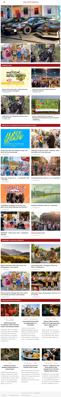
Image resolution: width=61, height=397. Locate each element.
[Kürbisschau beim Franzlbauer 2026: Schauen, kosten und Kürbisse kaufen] (10, 310)
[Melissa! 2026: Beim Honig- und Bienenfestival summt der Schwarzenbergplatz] (15, 77)
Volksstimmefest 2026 (38, 233)
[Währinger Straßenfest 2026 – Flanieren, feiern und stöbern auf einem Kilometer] (45, 138)
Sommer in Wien (7, 65)
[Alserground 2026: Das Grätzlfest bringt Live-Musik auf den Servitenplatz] (15, 138)
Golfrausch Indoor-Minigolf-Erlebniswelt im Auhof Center (10, 367)
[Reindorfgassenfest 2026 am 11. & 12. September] (45, 166)
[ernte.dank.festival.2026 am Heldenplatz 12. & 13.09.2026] (30, 310)
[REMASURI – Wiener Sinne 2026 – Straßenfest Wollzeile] (15, 221)
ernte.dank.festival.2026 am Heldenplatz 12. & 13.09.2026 (30, 323)
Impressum (4, 395)
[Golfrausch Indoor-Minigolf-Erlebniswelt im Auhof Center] (10, 354)
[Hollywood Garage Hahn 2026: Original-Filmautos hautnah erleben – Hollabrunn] (30, 24)
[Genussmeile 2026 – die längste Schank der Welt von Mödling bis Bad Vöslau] (45, 253)
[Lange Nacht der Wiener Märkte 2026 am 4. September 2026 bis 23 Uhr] (45, 77)
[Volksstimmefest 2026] (45, 221)
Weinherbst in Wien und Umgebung (13, 240)
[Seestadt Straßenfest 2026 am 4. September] (45, 193)
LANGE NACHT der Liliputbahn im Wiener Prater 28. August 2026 (44, 59)
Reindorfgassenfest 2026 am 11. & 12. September (45, 178)
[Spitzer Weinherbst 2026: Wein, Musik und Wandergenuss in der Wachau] (15, 253)
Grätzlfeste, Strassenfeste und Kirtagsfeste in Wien (19, 125)
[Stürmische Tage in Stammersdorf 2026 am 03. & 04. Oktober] (45, 281)
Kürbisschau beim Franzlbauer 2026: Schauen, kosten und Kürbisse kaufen (10, 324)
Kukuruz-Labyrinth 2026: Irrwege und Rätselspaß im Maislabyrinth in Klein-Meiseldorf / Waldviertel (45, 118)
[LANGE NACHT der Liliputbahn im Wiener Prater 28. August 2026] (45, 52)
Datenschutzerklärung (14, 395)
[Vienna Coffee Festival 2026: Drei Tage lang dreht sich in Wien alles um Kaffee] (51, 310)
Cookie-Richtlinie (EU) (26, 395)
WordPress (37, 393)
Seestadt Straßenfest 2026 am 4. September (44, 205)
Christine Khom (7, 92)
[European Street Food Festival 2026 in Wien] (30, 354)
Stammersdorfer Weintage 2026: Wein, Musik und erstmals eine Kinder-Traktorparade (13, 58)
